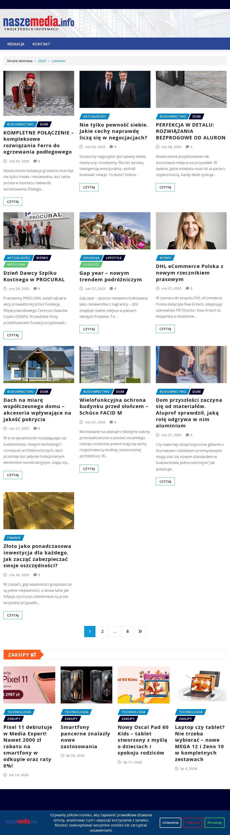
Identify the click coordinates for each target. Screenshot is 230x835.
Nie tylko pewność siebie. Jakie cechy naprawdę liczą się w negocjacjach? (114, 131)
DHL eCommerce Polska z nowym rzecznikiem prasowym (189, 272)
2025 (42, 60)
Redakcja (15, 44)
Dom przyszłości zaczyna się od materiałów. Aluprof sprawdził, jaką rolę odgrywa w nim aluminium (189, 412)
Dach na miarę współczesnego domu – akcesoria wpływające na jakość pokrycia (37, 409)
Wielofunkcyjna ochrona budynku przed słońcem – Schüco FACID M (114, 406)
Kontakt (41, 44)
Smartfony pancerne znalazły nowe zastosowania (85, 736)
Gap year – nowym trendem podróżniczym (111, 276)
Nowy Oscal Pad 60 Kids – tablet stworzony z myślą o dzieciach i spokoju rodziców (143, 739)
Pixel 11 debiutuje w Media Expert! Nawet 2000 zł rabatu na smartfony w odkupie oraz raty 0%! (27, 746)
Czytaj (13, 201)
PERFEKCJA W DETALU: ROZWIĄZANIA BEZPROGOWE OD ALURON (191, 131)
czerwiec (58, 60)
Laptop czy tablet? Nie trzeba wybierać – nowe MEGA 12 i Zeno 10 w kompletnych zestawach (200, 742)
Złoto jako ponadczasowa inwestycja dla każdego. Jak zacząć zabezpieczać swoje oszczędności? (37, 556)
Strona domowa (20, 60)
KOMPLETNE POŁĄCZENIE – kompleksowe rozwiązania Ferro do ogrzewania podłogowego (38, 142)
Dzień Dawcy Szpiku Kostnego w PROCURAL (34, 276)
